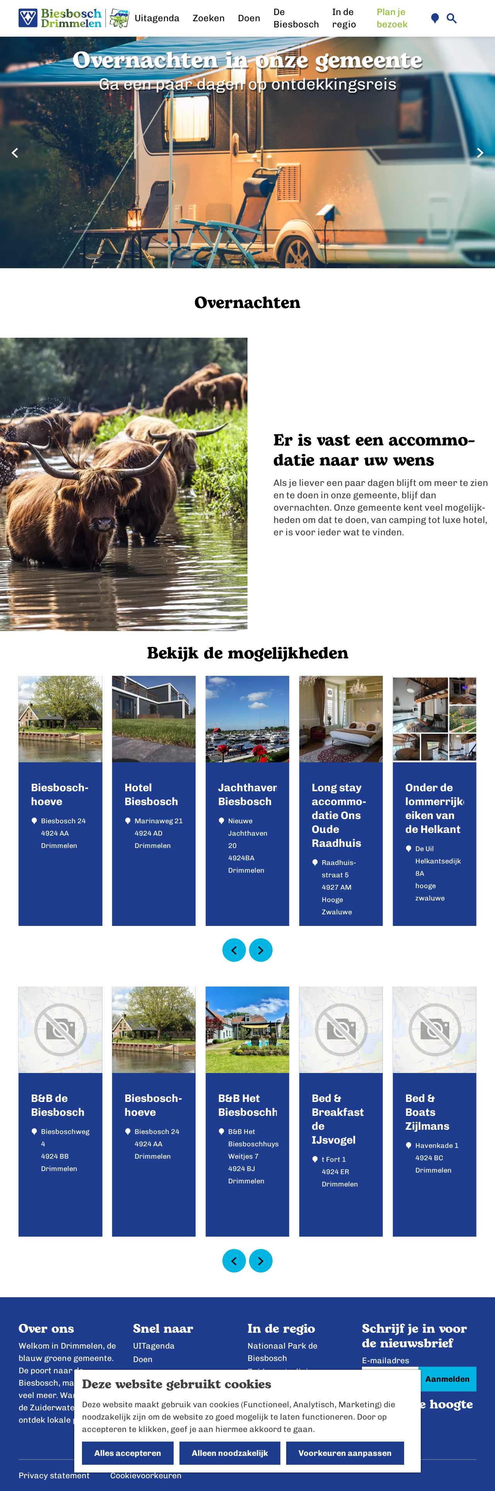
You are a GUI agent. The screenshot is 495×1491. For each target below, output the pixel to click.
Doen (143, 1359)
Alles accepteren (127, 1453)
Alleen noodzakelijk (230, 1453)
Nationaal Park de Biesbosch (282, 1352)
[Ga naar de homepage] (74, 18)
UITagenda (154, 1346)
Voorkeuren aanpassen (345, 1453)
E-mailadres (385, 1360)
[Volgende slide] (480, 152)
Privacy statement (54, 1475)
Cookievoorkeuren (146, 1475)
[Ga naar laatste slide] (15, 152)
